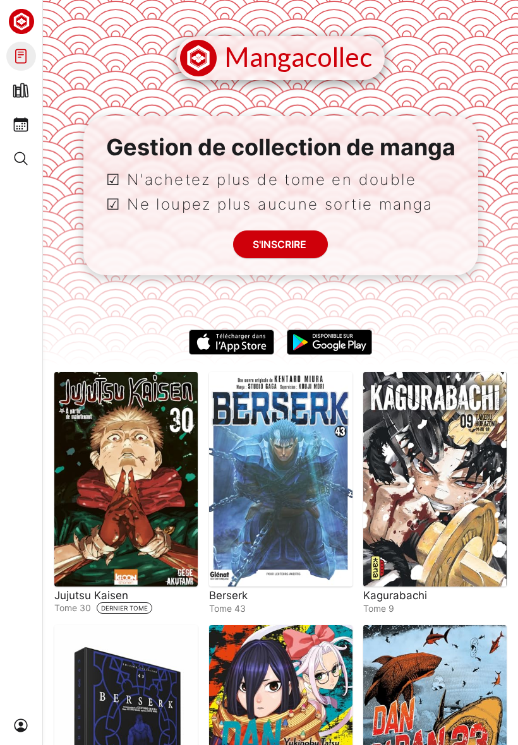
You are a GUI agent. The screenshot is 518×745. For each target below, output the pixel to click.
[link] (126, 492)
